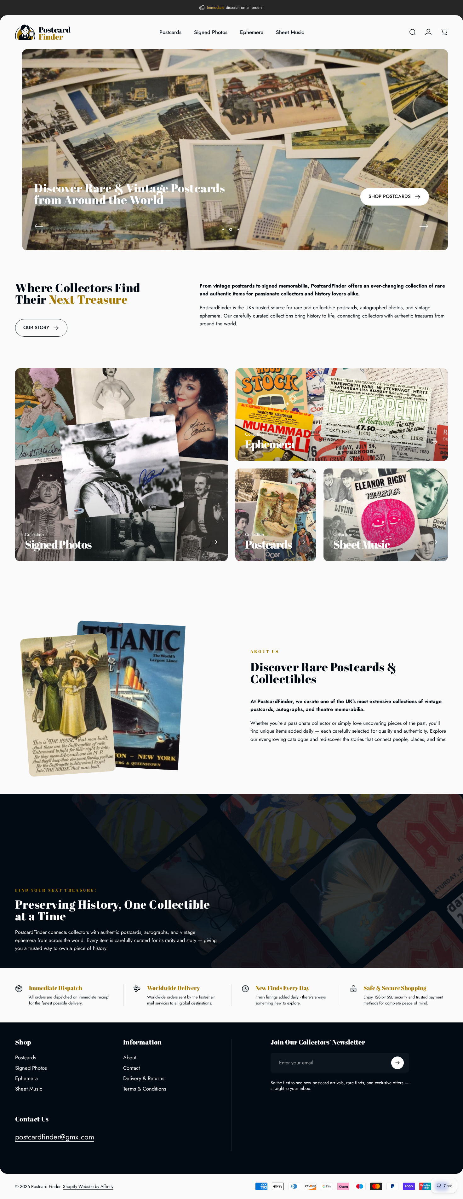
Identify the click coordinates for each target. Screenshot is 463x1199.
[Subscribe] (397, 1062)
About (129, 1057)
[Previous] (39, 226)
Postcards (25, 1057)
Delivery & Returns (143, 1078)
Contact (131, 1068)
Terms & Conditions (144, 1089)
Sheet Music (28, 1089)
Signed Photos (31, 1068)
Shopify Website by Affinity (88, 1186)
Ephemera (26, 1078)
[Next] (424, 226)
